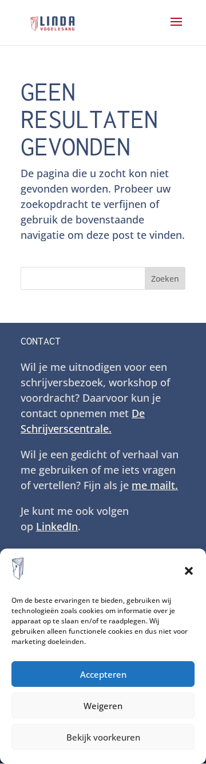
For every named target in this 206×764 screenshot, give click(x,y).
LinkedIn (57, 526)
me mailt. (155, 485)
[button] (189, 571)
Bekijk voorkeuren (103, 737)
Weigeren (103, 705)
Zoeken (165, 278)
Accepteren (103, 674)
